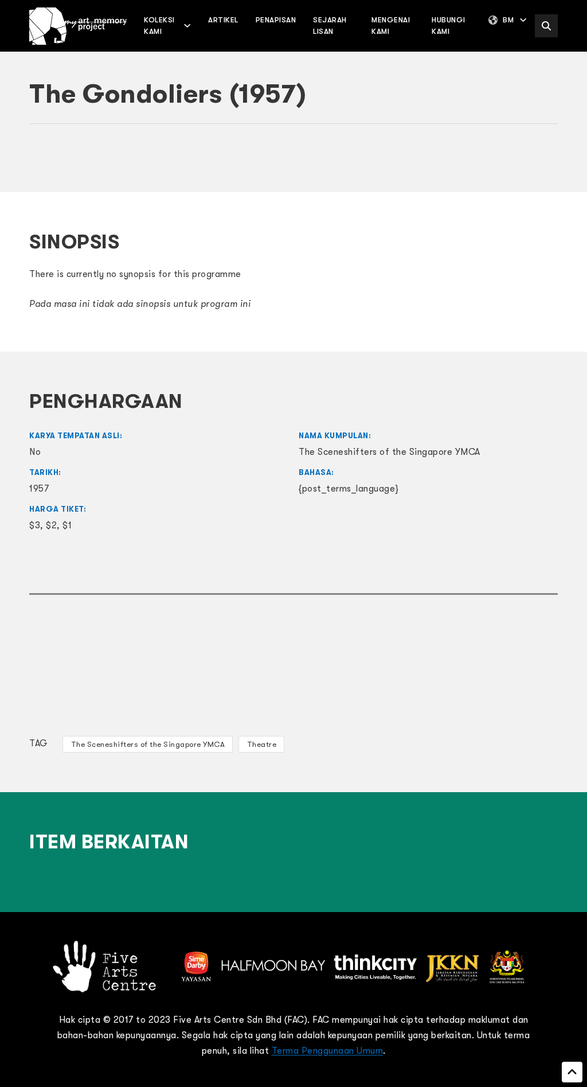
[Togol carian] (546, 25)
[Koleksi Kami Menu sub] (187, 25)
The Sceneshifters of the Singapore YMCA (148, 744)
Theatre (262, 744)
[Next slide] (543, 163)
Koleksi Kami (159, 25)
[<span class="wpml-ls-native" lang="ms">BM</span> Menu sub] (523, 20)
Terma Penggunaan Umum (327, 1051)
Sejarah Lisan (330, 25)
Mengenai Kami (390, 25)
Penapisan (276, 19)
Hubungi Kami (448, 25)
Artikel (223, 19)
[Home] (78, 26)
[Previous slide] (43, 163)
